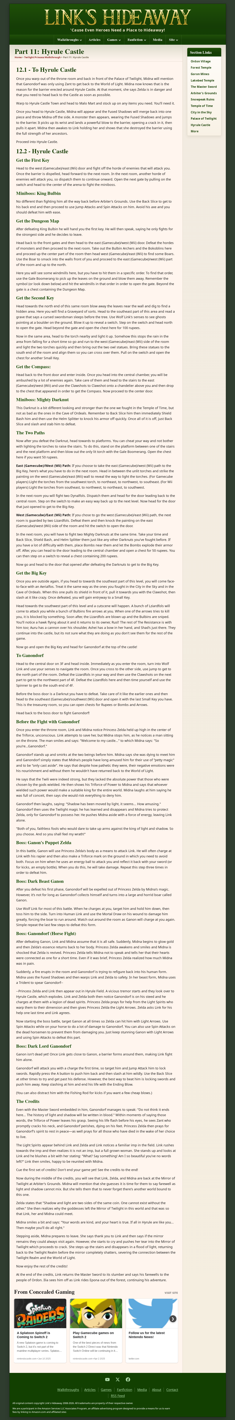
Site (172, 39)
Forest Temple (201, 68)
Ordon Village (201, 61)
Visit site (171, 1293)
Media (157, 39)
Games (112, 39)
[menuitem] (69, 40)
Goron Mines (200, 74)
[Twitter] (117, 1379)
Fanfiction (135, 39)
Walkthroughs (68, 39)
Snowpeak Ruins (202, 99)
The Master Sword (204, 87)
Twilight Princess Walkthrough (42, 57)
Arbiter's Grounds (204, 93)
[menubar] (118, 40)
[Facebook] (128, 1379)
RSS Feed (118, 1396)
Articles (94, 39)
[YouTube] (107, 1379)
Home (18, 57)
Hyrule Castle (200, 125)
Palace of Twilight (204, 118)
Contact (172, 1390)
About (156, 1390)
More (194, 131)
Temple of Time (202, 106)
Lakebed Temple (202, 80)
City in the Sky (201, 112)
